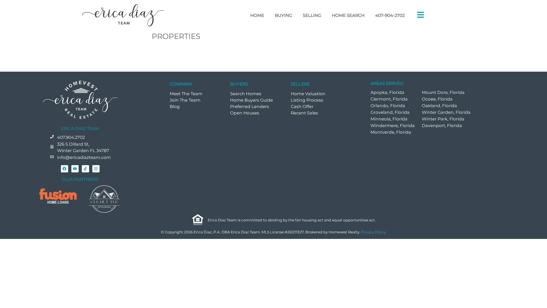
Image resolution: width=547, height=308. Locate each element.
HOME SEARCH (348, 15)
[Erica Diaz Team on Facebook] (64, 168)
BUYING (283, 15)
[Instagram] (96, 168)
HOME (257, 15)
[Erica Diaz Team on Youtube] (75, 168)
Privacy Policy (373, 232)
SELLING (312, 15)
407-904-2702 (390, 15)
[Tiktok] (85, 168)
